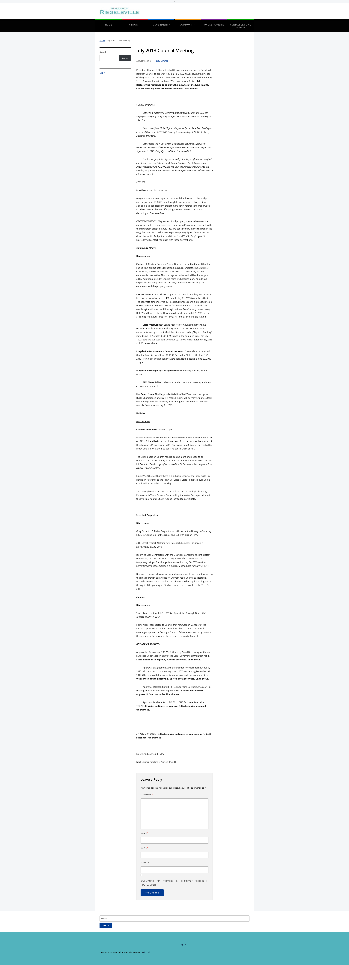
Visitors (134, 24)
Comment (147, 794)
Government (160, 24)
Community (187, 24)
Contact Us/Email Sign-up (240, 26)
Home (108, 24)
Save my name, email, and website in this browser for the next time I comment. (174, 883)
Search (103, 52)
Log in (102, 72)
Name (144, 833)
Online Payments (214, 24)
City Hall (146, 952)
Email (144, 847)
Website (145, 862)
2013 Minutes (162, 60)
